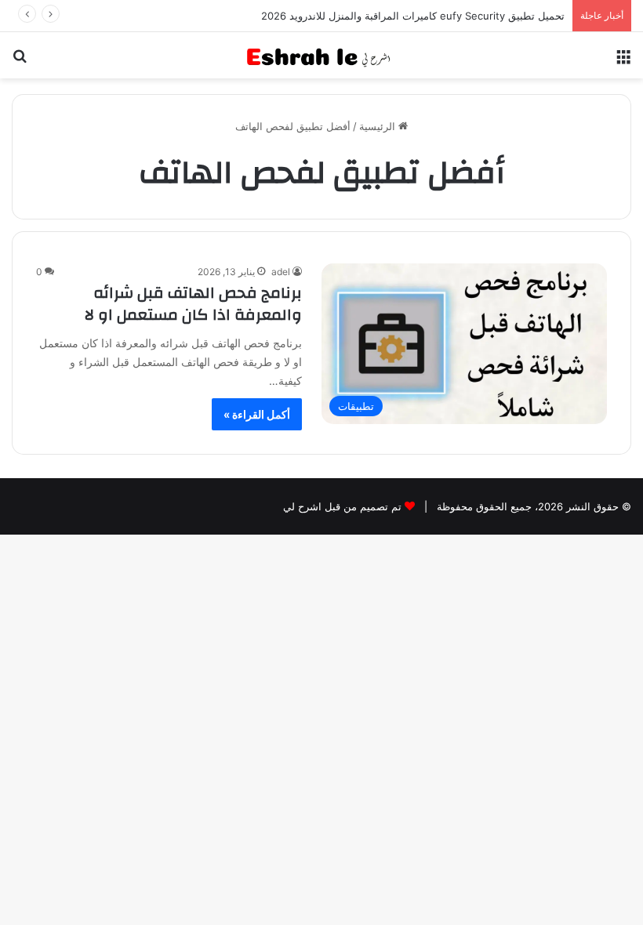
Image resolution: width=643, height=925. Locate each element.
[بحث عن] (19, 61)
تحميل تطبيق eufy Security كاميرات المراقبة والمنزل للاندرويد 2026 (413, 15)
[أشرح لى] (321, 55)
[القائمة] (623, 61)
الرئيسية (378, 126)
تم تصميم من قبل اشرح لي (342, 506)
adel (280, 272)
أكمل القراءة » (256, 414)
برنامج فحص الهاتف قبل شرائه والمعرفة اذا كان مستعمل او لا (193, 303)
